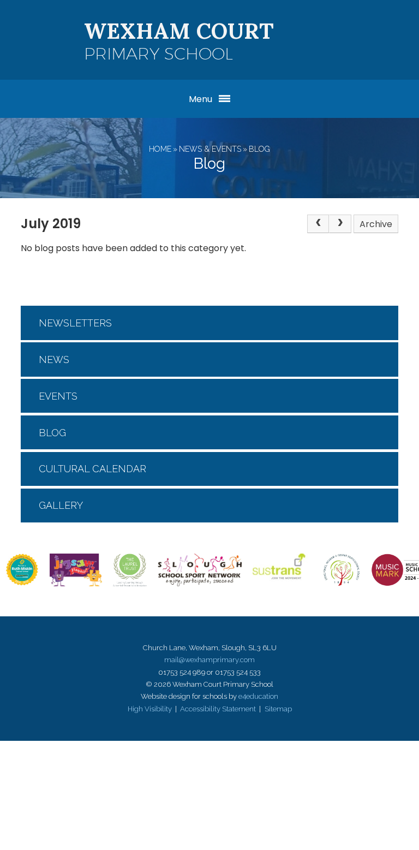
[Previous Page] (318, 224)
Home (160, 149)
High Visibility (150, 709)
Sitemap (278, 709)
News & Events (210, 149)
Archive (376, 224)
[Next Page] (340, 224)
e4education (258, 696)
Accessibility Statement (218, 709)
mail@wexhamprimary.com (209, 660)
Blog (259, 149)
